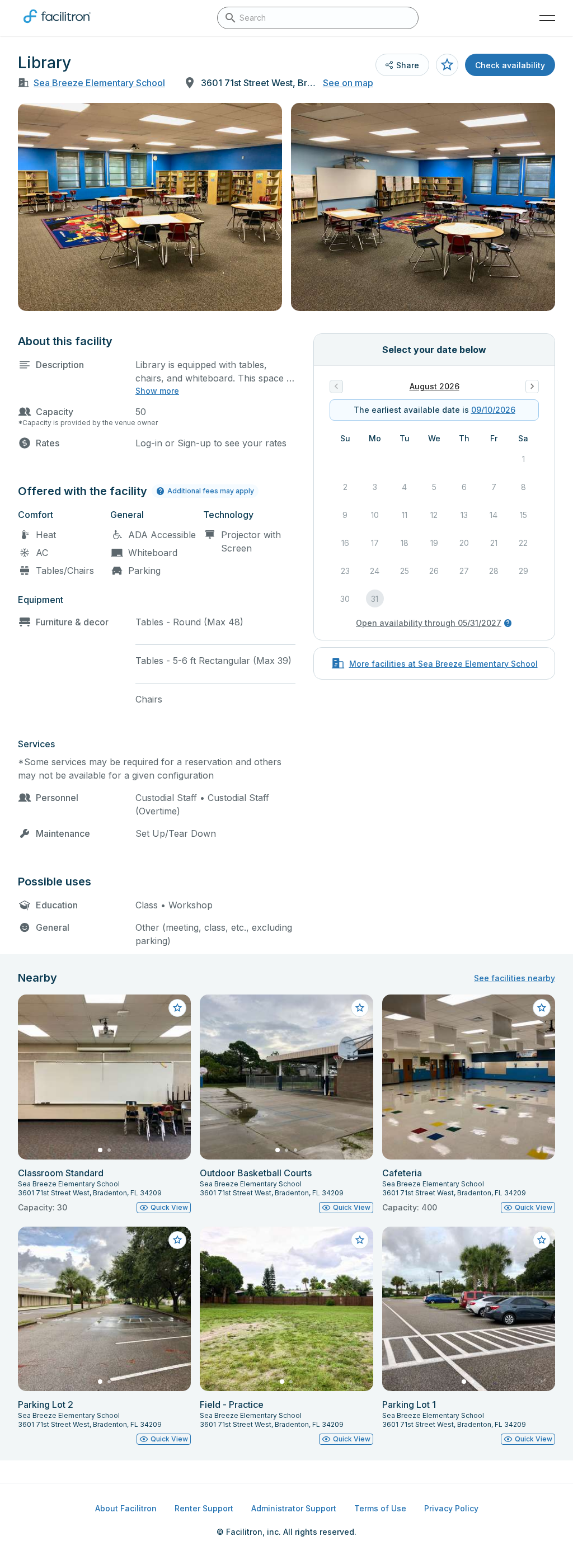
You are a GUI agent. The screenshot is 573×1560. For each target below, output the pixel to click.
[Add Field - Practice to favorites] (360, 1240)
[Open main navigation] (547, 18)
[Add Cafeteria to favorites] (542, 1008)
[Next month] (532, 386)
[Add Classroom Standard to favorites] (177, 1008)
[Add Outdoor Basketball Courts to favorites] (360, 1008)
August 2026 (434, 386)
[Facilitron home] (57, 25)
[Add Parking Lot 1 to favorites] (542, 1240)
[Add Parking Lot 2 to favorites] (177, 1240)
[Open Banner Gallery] (150, 207)
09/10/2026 (493, 409)
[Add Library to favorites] (447, 65)
